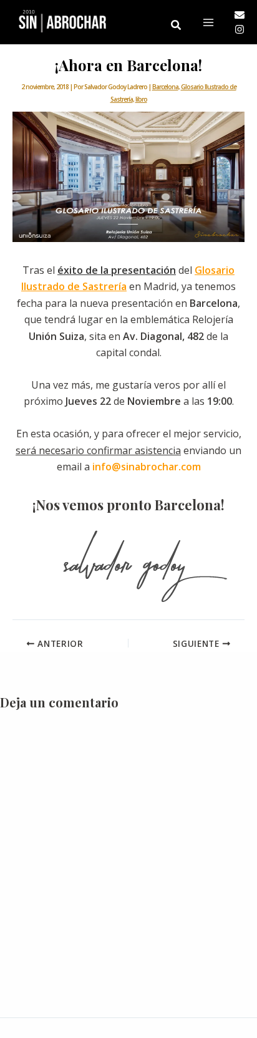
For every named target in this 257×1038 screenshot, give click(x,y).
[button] (176, 25)
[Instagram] (240, 29)
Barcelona (165, 86)
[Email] (240, 15)
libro (141, 99)
